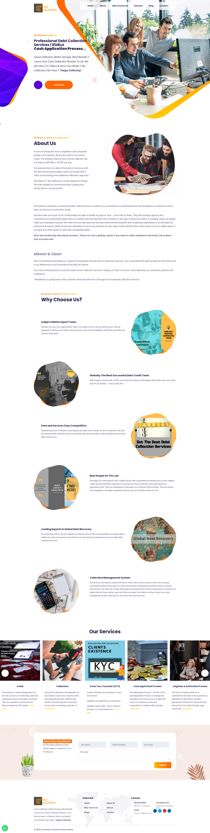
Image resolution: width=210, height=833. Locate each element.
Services (138, 5)
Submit (162, 765)
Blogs (86, 812)
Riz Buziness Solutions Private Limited (57, 829)
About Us (59, 84)
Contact (164, 5)
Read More (50, 709)
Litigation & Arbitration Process (190, 686)
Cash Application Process (148, 686)
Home (91, 5)
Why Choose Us (120, 5)
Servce (110, 807)
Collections (62, 686)
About (103, 5)
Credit (20, 686)
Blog (151, 5)
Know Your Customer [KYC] (105, 686)
